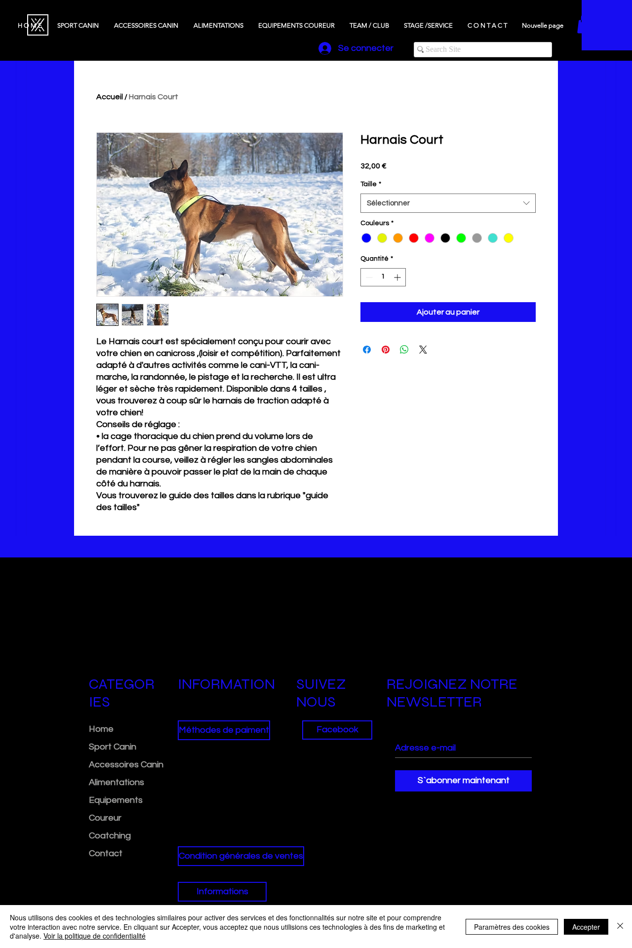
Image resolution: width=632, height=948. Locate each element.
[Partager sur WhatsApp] (404, 350)
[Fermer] (620, 926)
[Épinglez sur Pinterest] (386, 350)
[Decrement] (368, 277)
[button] (222, 730)
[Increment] (398, 277)
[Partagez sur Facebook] (367, 350)
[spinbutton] (383, 277)
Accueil (109, 97)
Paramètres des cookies (512, 927)
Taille (370, 184)
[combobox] (448, 203)
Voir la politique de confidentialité (94, 936)
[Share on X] (423, 350)
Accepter (586, 927)
